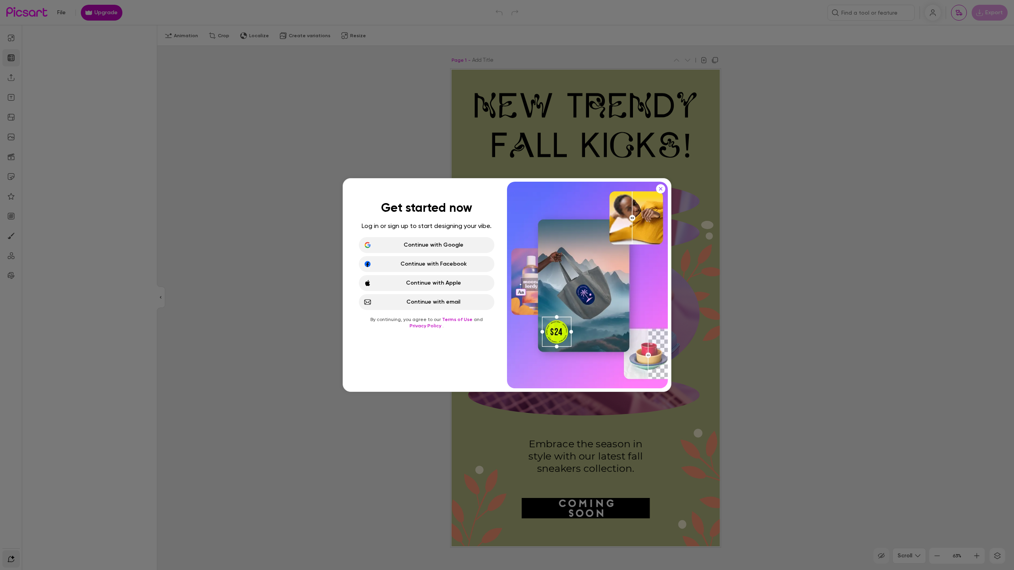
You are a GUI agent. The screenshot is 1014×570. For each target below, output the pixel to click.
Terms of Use (458, 319)
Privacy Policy (426, 326)
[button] (507, 285)
